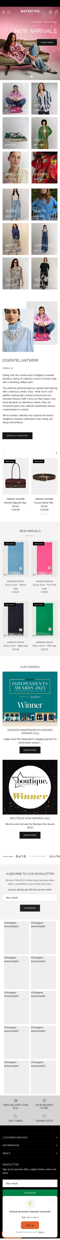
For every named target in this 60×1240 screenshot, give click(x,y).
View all (30, 535)
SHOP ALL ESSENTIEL (17, 435)
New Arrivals (30, 531)
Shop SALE (30, 67)
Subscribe (30, 908)
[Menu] (3, 12)
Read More (30, 835)
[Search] (10, 12)
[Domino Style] (30, 12)
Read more (30, 750)
